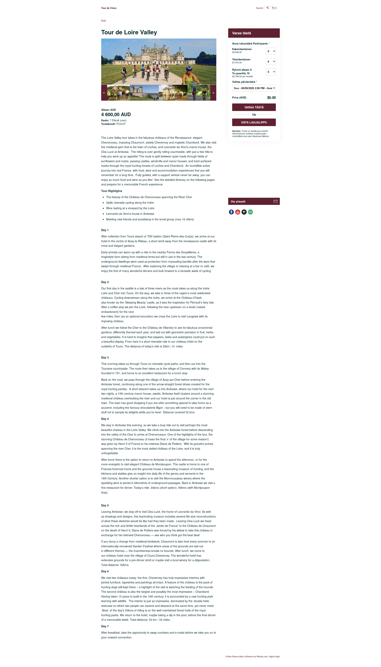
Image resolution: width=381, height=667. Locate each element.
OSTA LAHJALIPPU (254, 122)
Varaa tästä (254, 107)
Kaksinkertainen (242, 50)
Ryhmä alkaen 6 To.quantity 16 (242, 73)
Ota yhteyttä (238, 201)
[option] (115, 93)
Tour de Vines (108, 8)
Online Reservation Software (239, 656)
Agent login (274, 656)
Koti (103, 20)
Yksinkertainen (241, 60)
